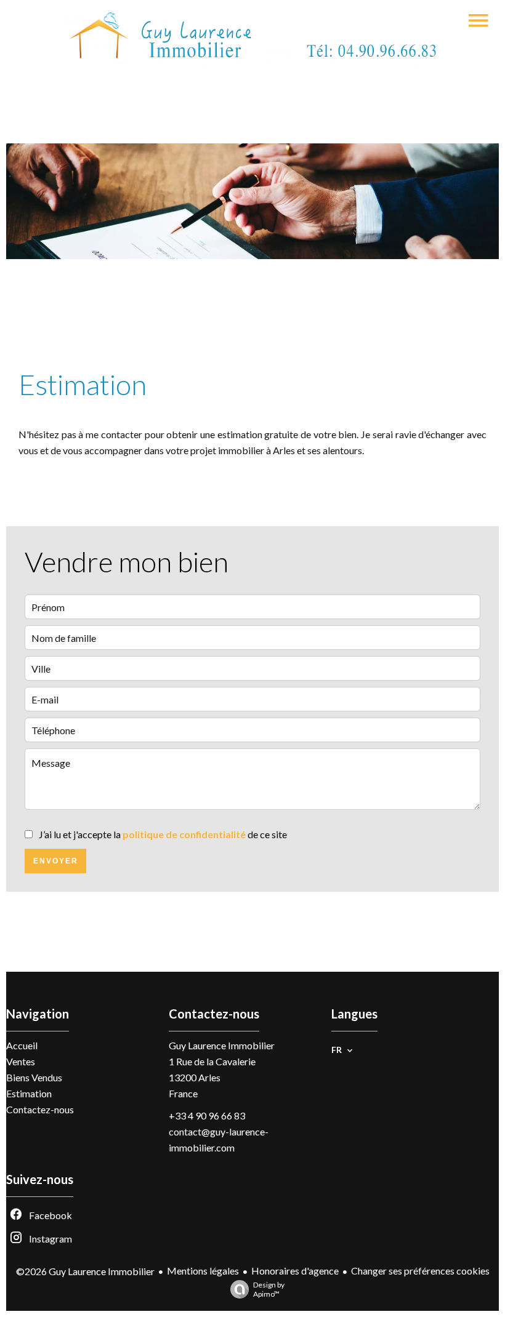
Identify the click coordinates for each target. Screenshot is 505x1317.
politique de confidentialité (184, 834)
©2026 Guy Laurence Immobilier (85, 1271)
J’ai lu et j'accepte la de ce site (163, 834)
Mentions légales (203, 1270)
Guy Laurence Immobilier (222, 1045)
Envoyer (55, 861)
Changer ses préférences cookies (420, 1270)
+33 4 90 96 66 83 (207, 1115)
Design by (269, 1289)
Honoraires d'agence (295, 1270)
